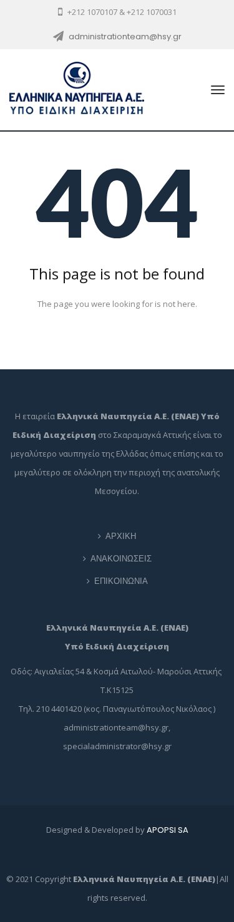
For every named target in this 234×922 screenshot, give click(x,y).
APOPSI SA (167, 830)
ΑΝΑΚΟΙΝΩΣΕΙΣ (121, 559)
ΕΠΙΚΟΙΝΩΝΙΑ (121, 581)
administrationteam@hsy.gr (125, 36)
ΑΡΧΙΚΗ (120, 536)
